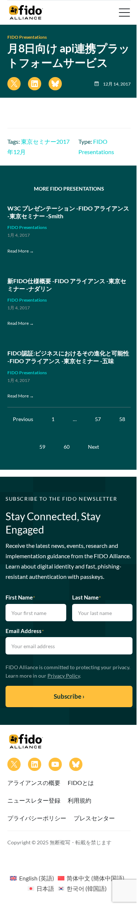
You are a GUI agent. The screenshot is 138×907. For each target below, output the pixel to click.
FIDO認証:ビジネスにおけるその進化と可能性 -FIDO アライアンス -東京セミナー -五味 (68, 357)
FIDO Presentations (27, 37)
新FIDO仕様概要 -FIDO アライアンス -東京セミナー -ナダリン (66, 284)
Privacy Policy (63, 676)
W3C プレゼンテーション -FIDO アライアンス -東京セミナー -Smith (68, 212)
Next (93, 447)
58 (122, 419)
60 (67, 447)
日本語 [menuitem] (45, 888)
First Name (20, 597)
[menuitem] (32, 878)
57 (98, 419)
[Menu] (124, 12)
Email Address (25, 631)
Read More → (20, 251)
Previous (23, 419)
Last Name (86, 597)
